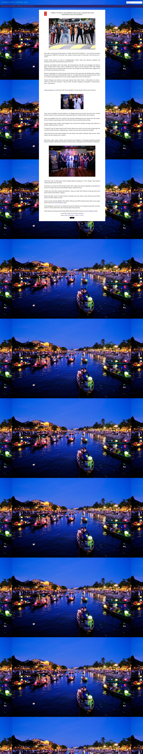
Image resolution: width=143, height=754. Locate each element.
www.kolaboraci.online (60, 202)
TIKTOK (26, 6)
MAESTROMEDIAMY (69, 215)
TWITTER (31, 6)
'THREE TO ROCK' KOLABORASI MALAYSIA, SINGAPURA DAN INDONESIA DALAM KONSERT (72, 13)
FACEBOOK (20, 6)
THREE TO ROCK (79, 215)
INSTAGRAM (12, 6)
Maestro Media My (79, 213)
